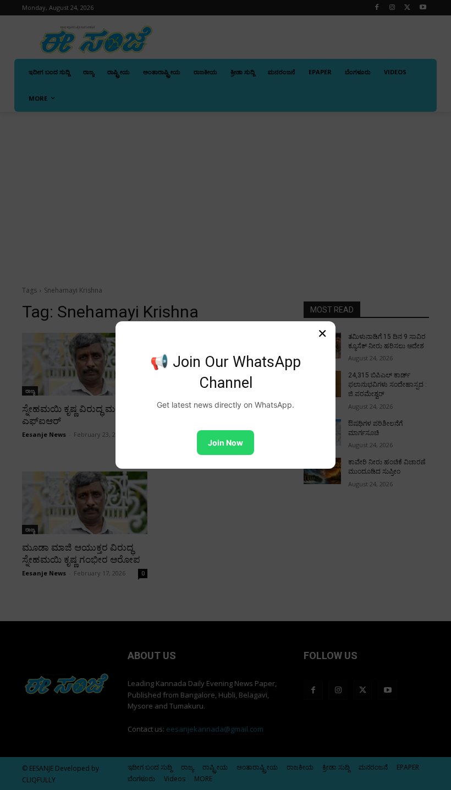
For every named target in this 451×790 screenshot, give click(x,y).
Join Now (225, 442)
